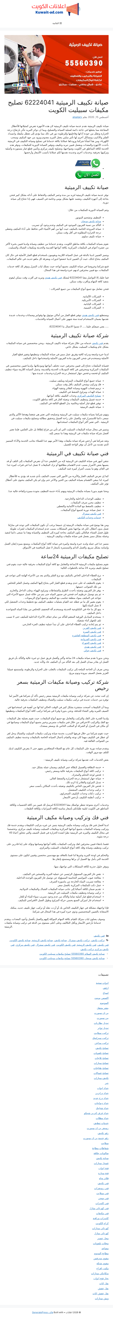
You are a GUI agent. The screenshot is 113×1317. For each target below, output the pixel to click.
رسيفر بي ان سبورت (98, 1128)
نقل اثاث (104, 1283)
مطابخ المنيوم (101, 1253)
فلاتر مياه (104, 1178)
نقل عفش (103, 1288)
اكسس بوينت (101, 998)
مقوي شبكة (103, 1263)
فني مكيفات (102, 1213)
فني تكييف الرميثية (86, 944)
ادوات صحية (102, 983)
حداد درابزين (102, 1093)
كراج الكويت (102, 1223)
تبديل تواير (103, 1028)
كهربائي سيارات (100, 1228)
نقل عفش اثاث (101, 1293)
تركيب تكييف (98, 940)
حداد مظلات (102, 1118)
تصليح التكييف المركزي (89, 395)
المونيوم (104, 1003)
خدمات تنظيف (101, 1123)
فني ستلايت (102, 1193)
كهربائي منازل (101, 1233)
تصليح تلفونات (101, 1053)
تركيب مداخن (101, 1043)
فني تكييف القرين (92, 627)
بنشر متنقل (103, 1008)
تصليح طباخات (101, 1068)
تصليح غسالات (101, 1073)
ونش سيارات (102, 1298)
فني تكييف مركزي (25, 944)
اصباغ (106, 993)
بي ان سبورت (101, 1013)
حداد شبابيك (102, 1108)
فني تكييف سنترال (91, 513)
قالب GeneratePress (42, 1312)
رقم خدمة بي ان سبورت (96, 1138)
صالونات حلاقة (101, 1153)
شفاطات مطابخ (100, 1148)
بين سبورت (103, 1018)
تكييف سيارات (101, 1078)
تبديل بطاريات (101, 1023)
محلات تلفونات (101, 1243)
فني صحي (103, 1198)
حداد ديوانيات (101, 1103)
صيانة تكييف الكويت (20, 940)
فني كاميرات (102, 1203)
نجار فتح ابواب (101, 1278)
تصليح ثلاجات (102, 1058)
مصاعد (105, 1248)
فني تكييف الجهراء (91, 642)
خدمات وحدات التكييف (89, 517)
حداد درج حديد (101, 1098)
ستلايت (105, 1143)
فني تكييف (97, 343)
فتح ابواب (103, 1168)
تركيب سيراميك (100, 1038)
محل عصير (103, 1238)
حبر (107, 1083)
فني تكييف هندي (53, 277)
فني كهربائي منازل (99, 1208)
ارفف (106, 988)
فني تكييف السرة (92, 631)
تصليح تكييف (102, 1048)
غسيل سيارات (101, 1163)
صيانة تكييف (60, 940)
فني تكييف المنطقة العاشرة (86, 635)
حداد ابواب (103, 1088)
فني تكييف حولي (92, 650)
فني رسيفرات (101, 1188)
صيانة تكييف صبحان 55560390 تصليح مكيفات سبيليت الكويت (72, 958)
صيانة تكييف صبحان (91, 221)
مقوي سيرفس (101, 1258)
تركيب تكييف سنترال (79, 940)
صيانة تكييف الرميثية (42, 940)
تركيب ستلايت (101, 1033)
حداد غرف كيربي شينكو (96, 1113)
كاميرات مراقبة (101, 1218)
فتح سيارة (103, 1173)
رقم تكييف (103, 1133)
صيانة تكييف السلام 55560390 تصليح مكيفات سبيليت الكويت (72, 953)
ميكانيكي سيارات (100, 1273)
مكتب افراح (102, 1268)
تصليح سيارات (101, 1063)
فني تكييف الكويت (65, 944)
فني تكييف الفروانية (91, 639)
